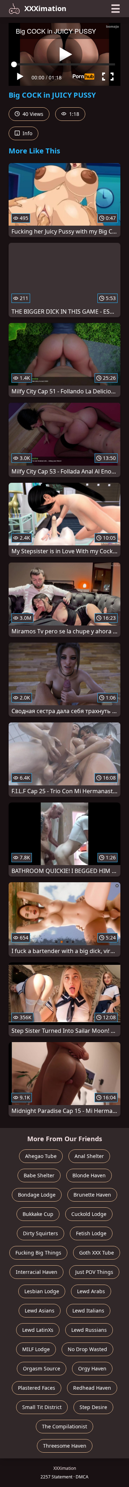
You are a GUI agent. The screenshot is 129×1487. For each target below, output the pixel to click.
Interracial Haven (36, 1271)
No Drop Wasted (87, 1349)
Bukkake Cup (38, 1214)
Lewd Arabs (91, 1291)
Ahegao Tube (41, 1156)
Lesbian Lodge (41, 1291)
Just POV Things (94, 1271)
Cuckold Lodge (88, 1214)
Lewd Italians (88, 1310)
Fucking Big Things (38, 1252)
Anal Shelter (89, 1156)
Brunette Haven (92, 1194)
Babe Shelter (39, 1175)
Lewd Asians (39, 1310)
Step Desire (93, 1407)
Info (26, 133)
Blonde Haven (89, 1175)
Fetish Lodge (91, 1233)
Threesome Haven (64, 1445)
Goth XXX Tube (96, 1252)
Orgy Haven (92, 1368)
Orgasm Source (41, 1368)
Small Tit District (42, 1407)
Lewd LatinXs (37, 1329)
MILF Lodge (36, 1349)
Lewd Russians (89, 1329)
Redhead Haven (92, 1387)
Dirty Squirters (40, 1233)
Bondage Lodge (37, 1194)
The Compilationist (64, 1426)
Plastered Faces (36, 1387)
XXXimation (45, 8)
